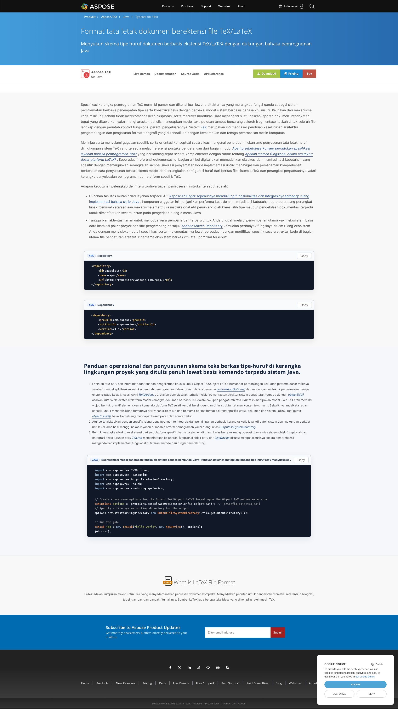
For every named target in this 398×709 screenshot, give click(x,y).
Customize (339, 694)
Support (206, 6)
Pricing (293, 73)
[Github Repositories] (218, 668)
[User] (301, 6)
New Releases (125, 683)
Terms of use (228, 703)
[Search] (312, 6)
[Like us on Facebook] (170, 668)
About (241, 6)
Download (268, 73)
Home (85, 683)
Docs (162, 683)
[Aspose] (98, 6)
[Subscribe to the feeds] (227, 668)
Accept (355, 684)
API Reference (214, 73)
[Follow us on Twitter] (180, 668)
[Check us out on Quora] (208, 668)
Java (126, 16)
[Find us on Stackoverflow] (199, 668)
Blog (279, 683)
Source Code (190, 73)
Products (168, 6)
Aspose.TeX (109, 16)
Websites (224, 6)
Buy (309, 73)
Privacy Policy (212, 703)
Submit (277, 632)
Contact (242, 703)
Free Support (205, 683)
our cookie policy (365, 676)
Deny (372, 694)
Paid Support (230, 683)
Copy (304, 256)
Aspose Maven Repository (202, 226)
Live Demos (141, 73)
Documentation (165, 73)
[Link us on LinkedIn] (189, 668)
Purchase (187, 6)
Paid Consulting (257, 683)
